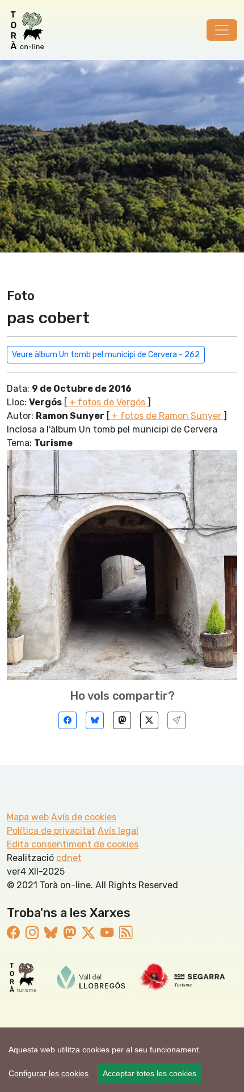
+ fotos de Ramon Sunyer (167, 415)
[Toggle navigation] (222, 30)
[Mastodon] (122, 720)
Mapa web (28, 817)
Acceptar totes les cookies (149, 1073)
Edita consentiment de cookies (72, 844)
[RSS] (125, 933)
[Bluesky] (95, 720)
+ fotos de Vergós (107, 402)
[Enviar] (176, 720)
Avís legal (118, 830)
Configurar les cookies (49, 1073)
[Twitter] (149, 720)
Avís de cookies (83, 817)
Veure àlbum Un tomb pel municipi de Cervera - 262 (106, 354)
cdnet (69, 858)
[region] (122, 1059)
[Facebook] (67, 720)
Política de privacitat (51, 830)
